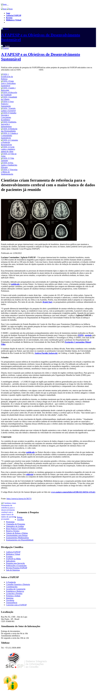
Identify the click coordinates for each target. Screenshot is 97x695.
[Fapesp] (7, 9)
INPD (80, 335)
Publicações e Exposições (16, 565)
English (7, 46)
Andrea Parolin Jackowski (45, 353)
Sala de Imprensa (13, 570)
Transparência (11, 602)
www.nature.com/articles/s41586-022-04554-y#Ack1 (73, 492)
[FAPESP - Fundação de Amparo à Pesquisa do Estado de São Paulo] (4, 4)
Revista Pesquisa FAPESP (16, 568)
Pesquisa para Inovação (15, 563)
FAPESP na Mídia (13, 559)
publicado (15, 284)
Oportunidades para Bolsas (17, 535)
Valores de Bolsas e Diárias (17, 533)
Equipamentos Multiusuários (17, 538)
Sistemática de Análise (15, 526)
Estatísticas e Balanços (15, 591)
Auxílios (20, 519)
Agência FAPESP (13, 552)
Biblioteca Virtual (13, 554)
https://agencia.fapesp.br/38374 (19, 499)
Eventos (9, 556)
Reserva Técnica (12, 531)
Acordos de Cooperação (15, 589)
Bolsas (19, 517)
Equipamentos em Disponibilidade (19, 540)
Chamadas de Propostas (15, 524)
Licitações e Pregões (14, 593)
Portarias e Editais (13, 596)
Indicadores (10, 561)
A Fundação (11, 582)
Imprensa (9, 598)
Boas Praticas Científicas (16, 529)
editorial (29, 474)
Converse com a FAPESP (16, 605)
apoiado (88, 335)
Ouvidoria (10, 600)
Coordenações (11, 587)
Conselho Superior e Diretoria (18, 584)
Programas (10, 522)
